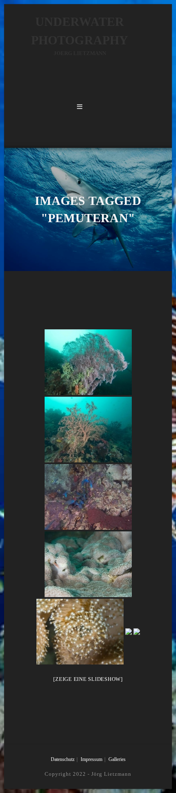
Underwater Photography (79, 35)
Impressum (91, 759)
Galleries (117, 759)
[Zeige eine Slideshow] (88, 679)
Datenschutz (62, 759)
